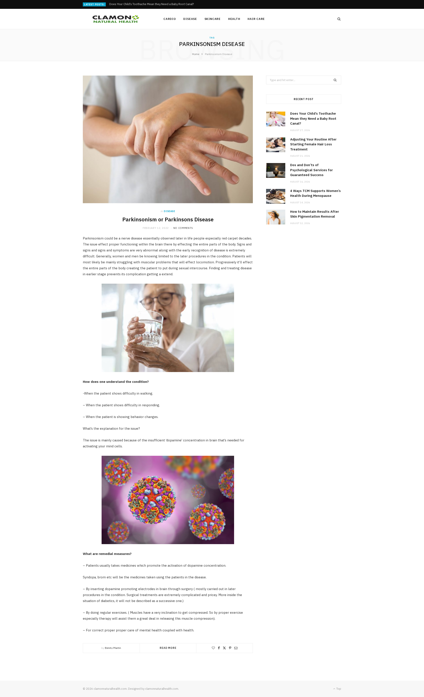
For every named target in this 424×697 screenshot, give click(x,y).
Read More (168, 648)
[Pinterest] (230, 648)
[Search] (337, 19)
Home (195, 54)
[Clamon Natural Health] (116, 19)
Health (234, 19)
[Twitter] (224, 648)
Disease (190, 19)
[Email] (235, 648)
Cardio (169, 19)
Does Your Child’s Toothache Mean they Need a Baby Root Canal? (313, 118)
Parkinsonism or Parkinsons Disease (168, 219)
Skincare (212, 19)
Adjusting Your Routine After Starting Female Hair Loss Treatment (152, 4)
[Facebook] (219, 648)
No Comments (183, 228)
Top (338, 689)
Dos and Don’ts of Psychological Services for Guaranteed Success (311, 170)
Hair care (256, 19)
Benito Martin (113, 648)
